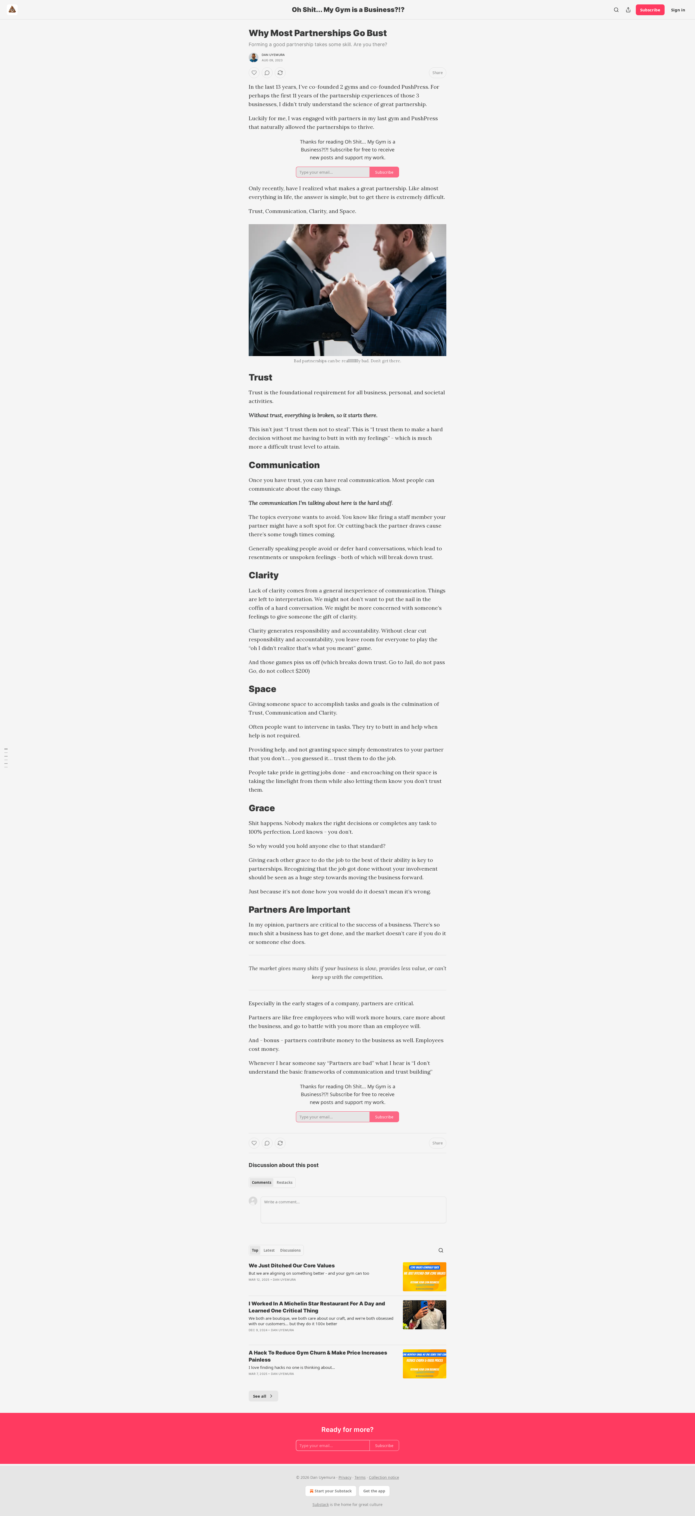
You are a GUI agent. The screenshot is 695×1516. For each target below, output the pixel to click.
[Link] (241, 377)
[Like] (254, 72)
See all (259, 1396)
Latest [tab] (269, 1250)
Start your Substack (333, 1490)
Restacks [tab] (284, 1182)
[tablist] (272, 1182)
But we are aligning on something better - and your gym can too (309, 1273)
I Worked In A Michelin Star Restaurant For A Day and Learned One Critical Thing (317, 1307)
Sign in (678, 9)
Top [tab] (255, 1250)
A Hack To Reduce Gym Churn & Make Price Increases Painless (318, 1356)
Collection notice (384, 1477)
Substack (320, 1504)
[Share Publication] (628, 9)
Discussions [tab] (290, 1250)
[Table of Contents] (6, 758)
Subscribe (650, 9)
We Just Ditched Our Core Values (292, 1266)
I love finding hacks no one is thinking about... (292, 1367)
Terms (360, 1477)
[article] (347, 1276)
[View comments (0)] (267, 72)
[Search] (616, 9)
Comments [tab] (261, 1182)
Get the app (374, 1490)
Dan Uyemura (273, 55)
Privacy (345, 1477)
